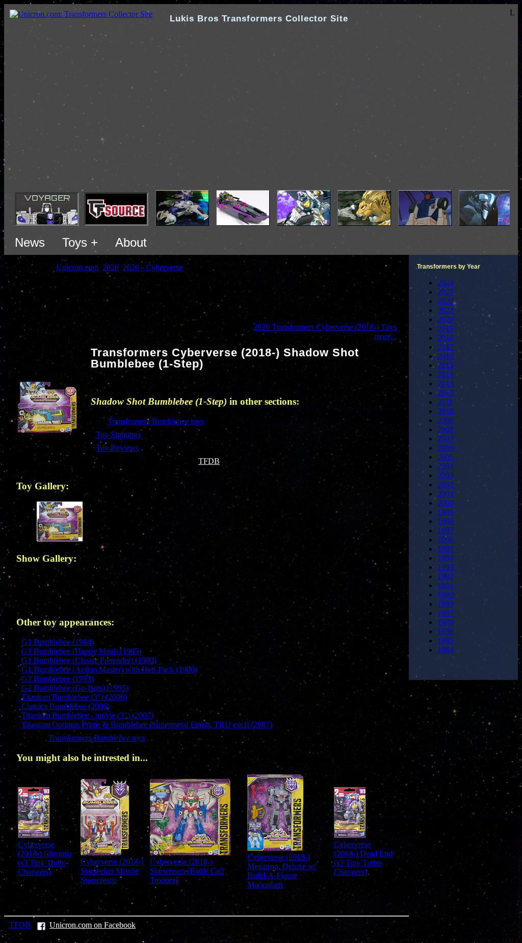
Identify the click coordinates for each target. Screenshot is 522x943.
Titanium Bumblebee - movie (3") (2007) (87, 715)
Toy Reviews (117, 447)
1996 (445, 539)
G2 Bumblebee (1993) (57, 678)
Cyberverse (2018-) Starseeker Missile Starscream (112, 870)
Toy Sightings (118, 434)
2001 (445, 493)
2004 (445, 466)
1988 (445, 622)
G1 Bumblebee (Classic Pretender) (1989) (88, 660)
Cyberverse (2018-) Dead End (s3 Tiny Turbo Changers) (363, 858)
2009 (445, 420)
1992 (445, 576)
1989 (445, 603)
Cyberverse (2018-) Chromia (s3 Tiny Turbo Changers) (45, 858)
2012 (445, 392)
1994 (445, 558)
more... (385, 336)
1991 (445, 585)
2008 (445, 429)
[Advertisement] (261, 113)
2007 (445, 438)
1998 (445, 521)
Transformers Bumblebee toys (156, 421)
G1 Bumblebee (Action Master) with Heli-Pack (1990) (109, 669)
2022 (445, 301)
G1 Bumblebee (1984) (57, 642)
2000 (445, 503)
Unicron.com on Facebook (92, 925)
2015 (445, 365)
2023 (445, 291)
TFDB (209, 461)
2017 (445, 347)
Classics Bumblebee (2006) (65, 706)
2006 (445, 447)
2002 (445, 484)
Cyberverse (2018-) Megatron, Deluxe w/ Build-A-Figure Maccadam (281, 871)
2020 (445, 319)
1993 (445, 567)
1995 (445, 548)
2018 (445, 337)
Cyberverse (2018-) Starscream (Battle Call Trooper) (187, 870)
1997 (445, 530)
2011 (445, 402)
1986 (445, 631)
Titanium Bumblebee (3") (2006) (74, 697)
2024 (445, 282)
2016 (445, 356)
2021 (445, 310)
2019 (445, 328)
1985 (445, 640)
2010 (445, 411)
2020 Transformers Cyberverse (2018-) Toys (325, 327)
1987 (445, 613)
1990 (445, 594)
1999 (445, 512)
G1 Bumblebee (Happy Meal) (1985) (81, 651)
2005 (445, 457)
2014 (445, 374)
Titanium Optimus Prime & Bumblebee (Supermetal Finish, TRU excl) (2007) (146, 724)
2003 (445, 475)
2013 (445, 383)
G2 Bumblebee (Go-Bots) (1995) (74, 688)
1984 (445, 649)
